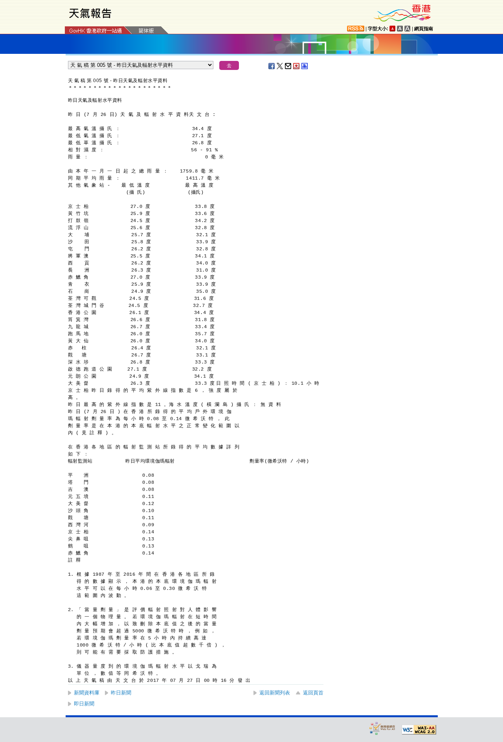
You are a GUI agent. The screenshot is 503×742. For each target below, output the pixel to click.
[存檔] (296, 66)
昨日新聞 (121, 693)
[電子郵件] (288, 66)
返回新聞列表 (274, 693)
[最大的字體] (407, 28)
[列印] (304, 66)
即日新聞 (84, 704)
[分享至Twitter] (280, 66)
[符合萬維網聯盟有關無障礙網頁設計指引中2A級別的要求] (419, 730)
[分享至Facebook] (271, 66)
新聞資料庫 (86, 693)
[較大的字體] (400, 28)
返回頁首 (313, 693)
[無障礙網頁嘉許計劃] (382, 728)
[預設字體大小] (392, 28)
